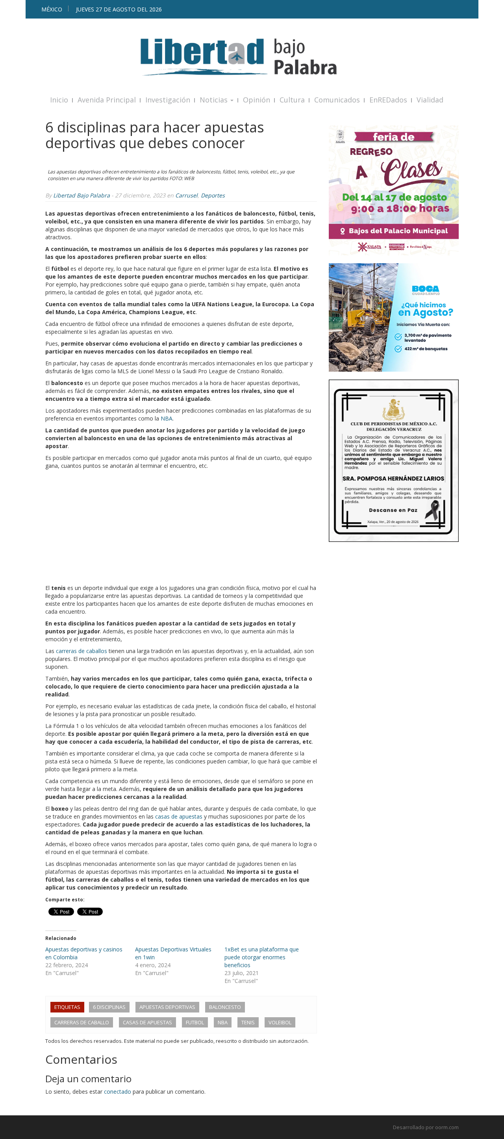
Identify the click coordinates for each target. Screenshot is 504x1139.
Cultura (292, 99)
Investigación (167, 99)
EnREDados (388, 99)
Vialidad (430, 99)
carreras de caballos (81, 651)
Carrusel (186, 195)
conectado (117, 1091)
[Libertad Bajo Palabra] (252, 57)
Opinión (256, 99)
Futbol (195, 1022)
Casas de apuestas (147, 1022)
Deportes (213, 195)
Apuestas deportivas (167, 1007)
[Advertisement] (181, 529)
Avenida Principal (107, 99)
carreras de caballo (81, 1022)
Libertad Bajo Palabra (81, 195)
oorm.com (447, 1127)
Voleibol (280, 1022)
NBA (166, 418)
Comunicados (337, 99)
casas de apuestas (178, 816)
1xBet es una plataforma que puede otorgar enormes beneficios (261, 957)
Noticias (215, 99)
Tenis (248, 1022)
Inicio (59, 99)
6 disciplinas (109, 1007)
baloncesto (225, 1007)
